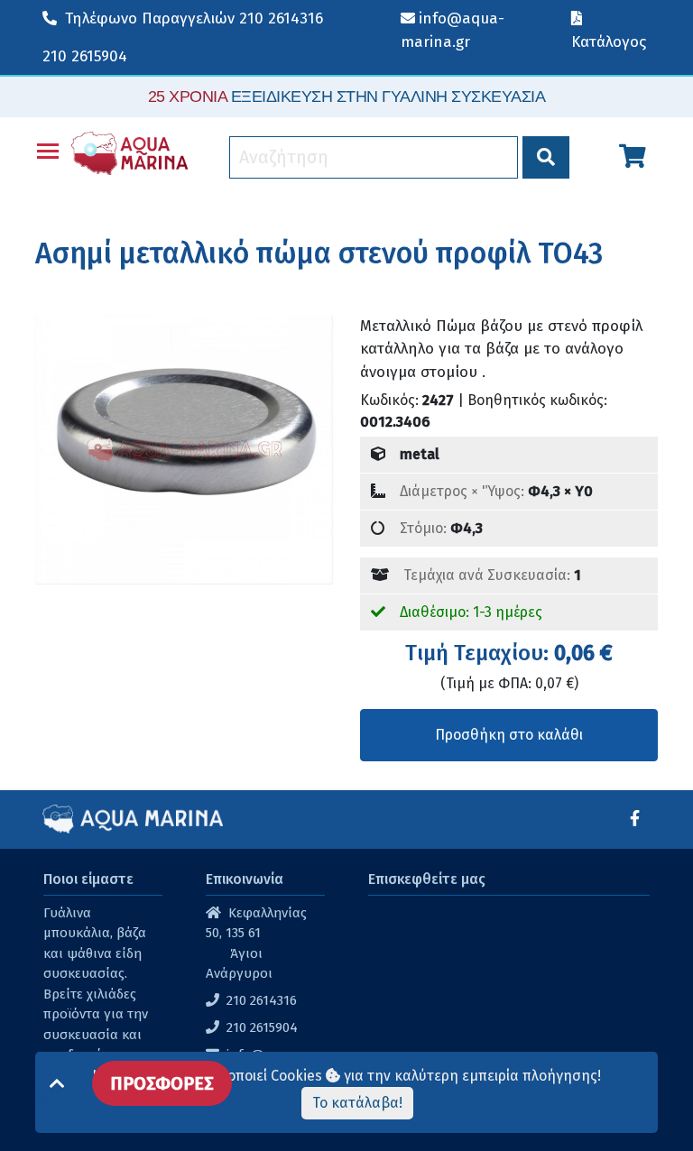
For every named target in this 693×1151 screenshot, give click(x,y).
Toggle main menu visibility (47, 149)
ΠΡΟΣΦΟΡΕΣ (162, 1083)
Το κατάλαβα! (357, 1102)
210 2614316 (194, 18)
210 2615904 (84, 56)
